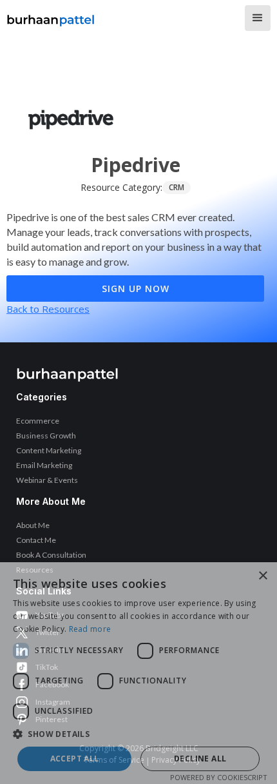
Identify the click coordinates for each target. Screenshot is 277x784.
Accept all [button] (74, 758)
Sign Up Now (135, 288)
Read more (90, 628)
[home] (50, 16)
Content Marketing (48, 450)
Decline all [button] (200, 758)
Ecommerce (37, 421)
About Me (33, 525)
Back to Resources (48, 308)
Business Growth (46, 435)
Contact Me (36, 540)
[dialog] (138, 673)
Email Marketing (44, 465)
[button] (258, 18)
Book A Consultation (51, 555)
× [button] (262, 576)
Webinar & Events (47, 480)
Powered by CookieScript (218, 777)
